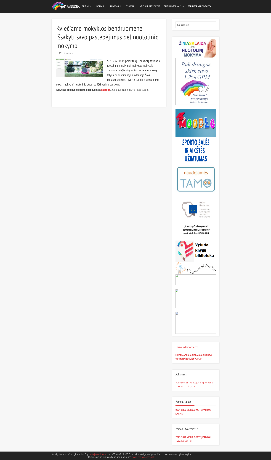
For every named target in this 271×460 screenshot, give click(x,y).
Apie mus (86, 6)
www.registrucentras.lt (143, 457)
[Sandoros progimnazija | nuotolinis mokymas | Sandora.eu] (66, 6)
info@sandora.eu (98, 454)
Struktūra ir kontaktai (199, 6)
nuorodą (105, 89)
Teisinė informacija (174, 6)
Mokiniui (100, 6)
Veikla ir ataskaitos (150, 6)
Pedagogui (115, 6)
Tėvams (130, 6)
